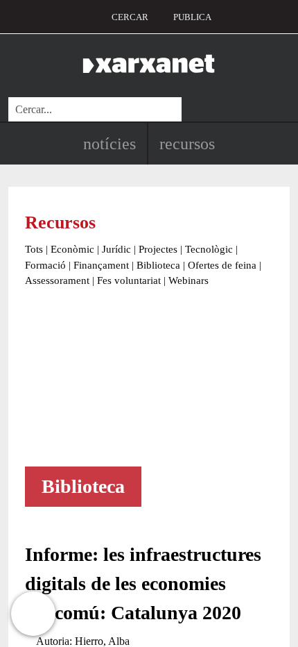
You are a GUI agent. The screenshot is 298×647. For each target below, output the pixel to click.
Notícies (109, 144)
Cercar (130, 17)
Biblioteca (158, 265)
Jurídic (116, 249)
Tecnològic (209, 249)
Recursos (187, 144)
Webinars (188, 280)
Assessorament (57, 280)
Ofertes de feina (222, 265)
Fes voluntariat (129, 280)
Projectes (158, 249)
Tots (34, 249)
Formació (45, 265)
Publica (192, 17)
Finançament (101, 265)
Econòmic (72, 249)
